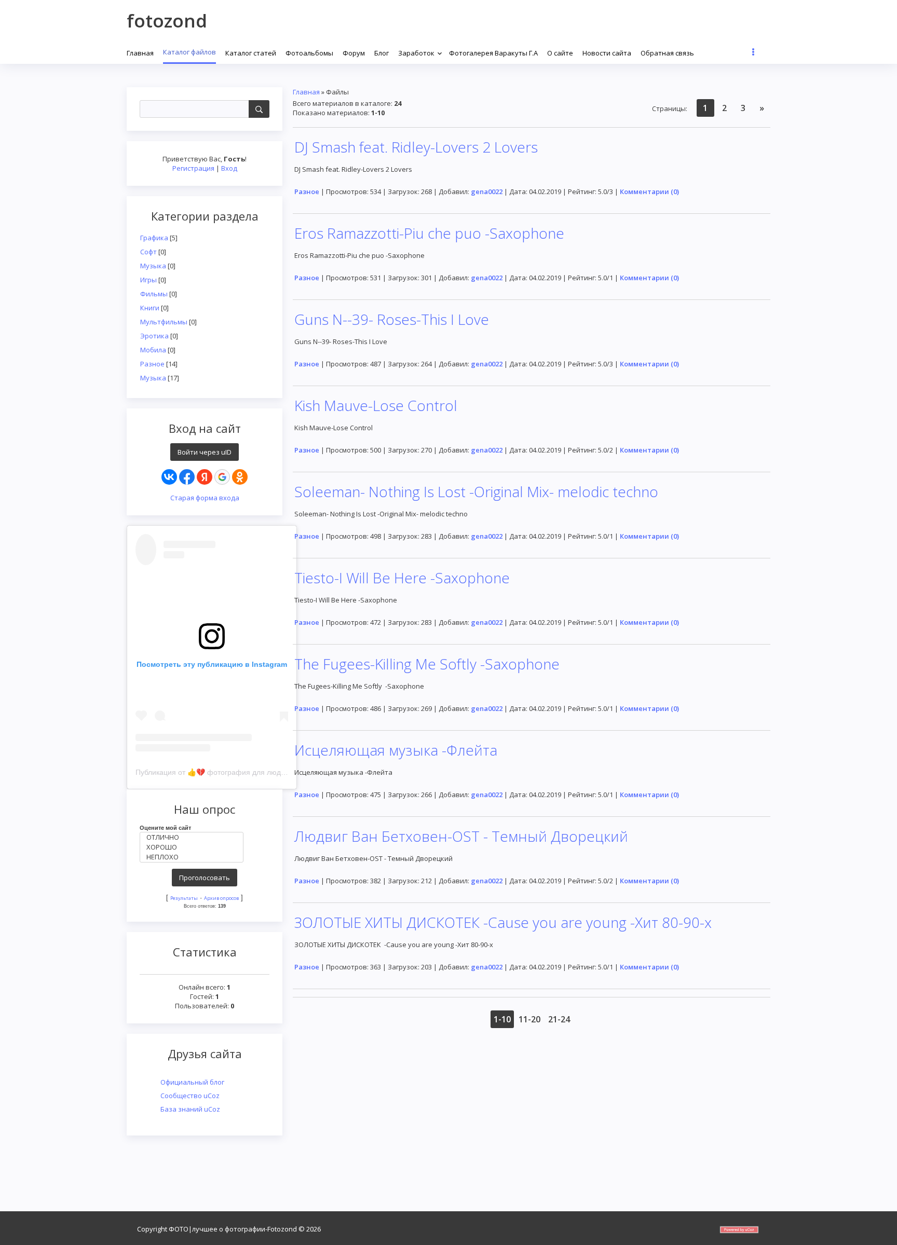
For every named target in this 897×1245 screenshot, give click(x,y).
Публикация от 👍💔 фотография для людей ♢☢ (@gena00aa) (243, 772)
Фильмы (154, 293)
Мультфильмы (163, 321)
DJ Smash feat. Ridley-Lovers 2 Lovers (416, 147)
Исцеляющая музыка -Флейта (395, 750)
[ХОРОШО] (194, 847)
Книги (149, 307)
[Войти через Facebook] (187, 477)
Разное (152, 363)
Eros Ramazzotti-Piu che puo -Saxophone (429, 233)
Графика (154, 237)
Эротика (154, 335)
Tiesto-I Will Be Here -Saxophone (402, 577)
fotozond (167, 20)
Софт (148, 251)
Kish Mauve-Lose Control (375, 405)
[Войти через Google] (222, 477)
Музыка (153, 265)
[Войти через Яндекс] (204, 477)
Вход (229, 168)
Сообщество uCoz (190, 1095)
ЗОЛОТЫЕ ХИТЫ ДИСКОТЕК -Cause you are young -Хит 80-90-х (503, 922)
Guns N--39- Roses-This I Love (391, 319)
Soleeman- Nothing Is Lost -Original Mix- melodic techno (476, 491)
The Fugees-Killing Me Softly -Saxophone (427, 664)
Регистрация (193, 168)
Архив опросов (221, 898)
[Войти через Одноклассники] (240, 477)
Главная (306, 92)
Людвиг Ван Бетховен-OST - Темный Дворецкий (461, 836)
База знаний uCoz (190, 1109)
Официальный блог (192, 1082)
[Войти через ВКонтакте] (169, 477)
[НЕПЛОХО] (194, 857)
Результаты (184, 898)
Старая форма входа (204, 497)
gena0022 (486, 191)
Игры (148, 279)
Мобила (153, 349)
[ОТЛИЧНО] (194, 837)
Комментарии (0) (649, 191)
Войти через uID (205, 452)
